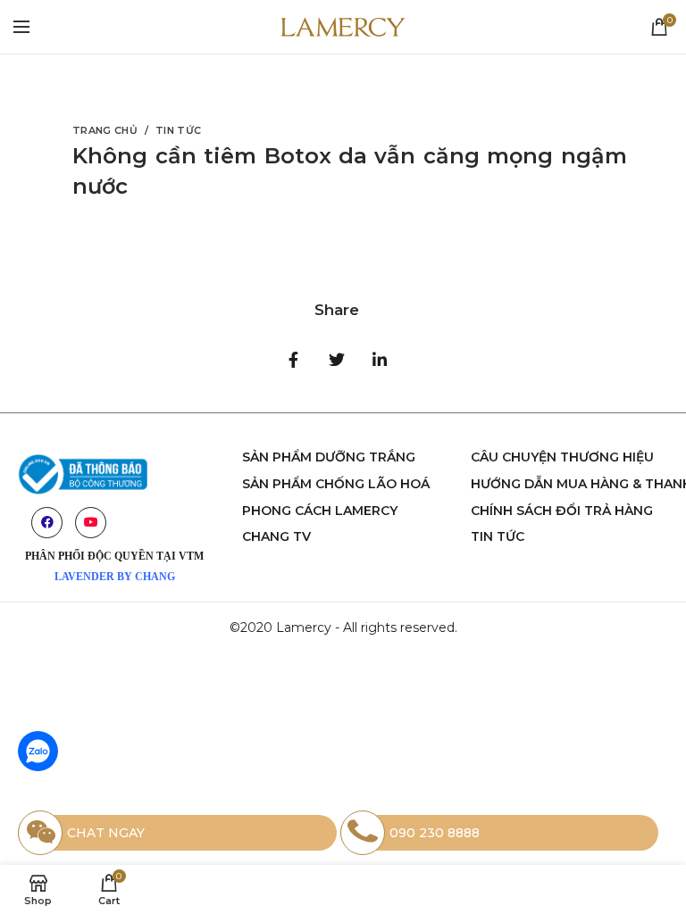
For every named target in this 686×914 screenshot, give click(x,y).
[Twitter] (337, 360)
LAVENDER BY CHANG (114, 576)
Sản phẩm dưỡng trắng (328, 457)
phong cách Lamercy (319, 511)
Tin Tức (178, 130)
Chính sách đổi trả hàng (562, 511)
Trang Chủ (105, 130)
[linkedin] (379, 360)
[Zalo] (38, 751)
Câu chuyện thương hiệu (562, 457)
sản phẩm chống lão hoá (336, 484)
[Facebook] (294, 360)
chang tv (276, 536)
